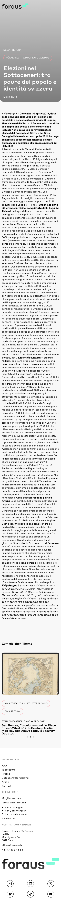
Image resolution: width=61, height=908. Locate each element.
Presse (6, 773)
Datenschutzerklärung (15, 777)
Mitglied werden (11, 798)
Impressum (8, 769)
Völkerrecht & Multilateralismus (27, 57)
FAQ (4, 765)
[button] (4, 692)
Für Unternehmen (15, 810)
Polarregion (12, 711)
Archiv (5, 781)
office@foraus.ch (12, 844)
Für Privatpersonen (16, 813)
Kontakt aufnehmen (16, 824)
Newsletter (8, 818)
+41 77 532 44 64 (12, 849)
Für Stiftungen (14, 807)
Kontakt (6, 785)
